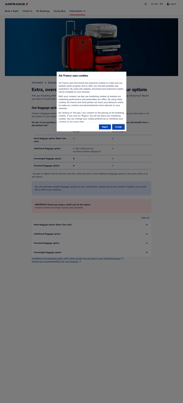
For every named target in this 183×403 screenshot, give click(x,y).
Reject (105, 127)
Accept (118, 127)
